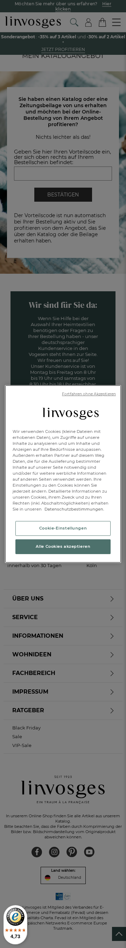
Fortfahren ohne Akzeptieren (89, 394)
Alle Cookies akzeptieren (63, 546)
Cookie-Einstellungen (63, 528)
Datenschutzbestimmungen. (73, 509)
